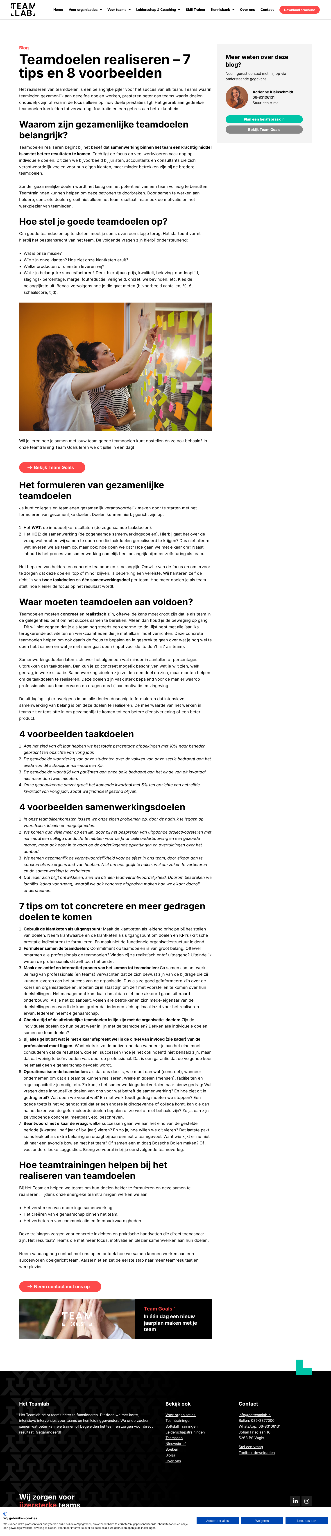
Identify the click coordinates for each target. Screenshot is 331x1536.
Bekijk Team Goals (54, 467)
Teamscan (174, 1438)
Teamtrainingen (34, 193)
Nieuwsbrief (176, 1443)
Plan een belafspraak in (264, 119)
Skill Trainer (195, 9)
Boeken (172, 1449)
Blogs (170, 1455)
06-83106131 (264, 97)
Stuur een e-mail (266, 102)
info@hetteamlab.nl (255, 1415)
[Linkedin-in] (295, 1501)
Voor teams (116, 9)
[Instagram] (307, 1501)
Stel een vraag (251, 1447)
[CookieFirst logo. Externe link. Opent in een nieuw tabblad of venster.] (5, 1514)
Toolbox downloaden (257, 1452)
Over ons (247, 9)
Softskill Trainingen (181, 1426)
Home (58, 9)
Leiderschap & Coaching (156, 9)
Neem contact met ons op (62, 1286)
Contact (267, 9)
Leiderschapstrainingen (185, 1432)
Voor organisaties (83, 9)
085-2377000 (262, 1420)
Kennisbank (220, 9)
